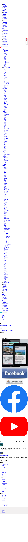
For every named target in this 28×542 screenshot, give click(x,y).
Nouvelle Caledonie (6, 153)
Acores (5, 217)
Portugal (5, 140)
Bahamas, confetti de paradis (4, 320)
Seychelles (5, 150)
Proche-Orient (4, 9)
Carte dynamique (3, 316)
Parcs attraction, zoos (5, 288)
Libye (5, 58)
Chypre (5, 119)
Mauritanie (5, 174)
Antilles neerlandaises (6, 68)
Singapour (5, 107)
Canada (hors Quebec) (6, 83)
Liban (5, 161)
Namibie (5, 61)
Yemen (5, 164)
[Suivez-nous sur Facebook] (14, 412)
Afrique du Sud (6, 50)
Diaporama (3, 317)
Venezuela (5, 200)
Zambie (5, 65)
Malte (5, 135)
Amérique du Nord (5, 5)
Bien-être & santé (5, 29)
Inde (4, 205)
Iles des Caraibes (6, 184)
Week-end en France (5, 32)
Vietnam (5, 110)
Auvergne (7, 233)
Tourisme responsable (5, 42)
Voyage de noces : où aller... (6, 43)
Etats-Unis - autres (6, 191)
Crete (5, 120)
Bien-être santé (4, 17)
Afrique (4, 4)
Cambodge (5, 202)
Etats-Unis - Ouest (6, 85)
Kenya (5, 57)
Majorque (5, 134)
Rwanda (5, 175)
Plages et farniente (5, 23)
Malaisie (5, 103)
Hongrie (5, 127)
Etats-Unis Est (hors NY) (7, 193)
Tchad (5, 64)
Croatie (5, 226)
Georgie (5, 97)
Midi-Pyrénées (7, 240)
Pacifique (4, 8)
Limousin (7, 239)
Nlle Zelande (5, 271)
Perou (5, 93)
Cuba (5, 71)
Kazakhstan (5, 100)
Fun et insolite (4, 285)
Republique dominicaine (7, 79)
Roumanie (5, 141)
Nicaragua (5, 77)
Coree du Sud (5, 203)
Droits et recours (5, 41)
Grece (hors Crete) (6, 126)
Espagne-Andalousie (6, 229)
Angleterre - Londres (6, 114)
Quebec (5, 194)
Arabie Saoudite (6, 157)
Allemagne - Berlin (6, 112)
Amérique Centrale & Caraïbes (6, 67)
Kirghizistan (5, 101)
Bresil (5, 90)
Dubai (5, 158)
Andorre (5, 113)
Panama (5, 186)
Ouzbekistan (5, 105)
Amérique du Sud (5, 6)
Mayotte (5, 149)
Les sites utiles (4, 38)
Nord (6, 241)
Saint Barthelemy (6, 187)
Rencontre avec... (5, 25)
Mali (4, 173)
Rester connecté (4, 36)
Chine (5, 96)
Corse (5, 225)
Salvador (5, 81)
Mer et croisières (5, 22)
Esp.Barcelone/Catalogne (7, 228)
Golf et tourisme (4, 20)
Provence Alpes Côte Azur (8, 244)
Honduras (5, 74)
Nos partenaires (4, 511)
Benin (5, 51)
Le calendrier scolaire (4, 496)
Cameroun (5, 53)
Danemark (5, 121)
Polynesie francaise (6, 272)
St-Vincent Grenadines (6, 82)
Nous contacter (4, 509)
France (5, 231)
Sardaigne (5, 142)
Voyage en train (4, 296)
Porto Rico (5, 78)
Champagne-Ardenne (8, 236)
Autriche (5, 221)
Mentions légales (4, 510)
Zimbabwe (5, 178)
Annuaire (3, 494)
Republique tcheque (6, 259)
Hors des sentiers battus (4, 483)
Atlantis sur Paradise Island (4, 337)
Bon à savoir (3, 34)
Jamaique (5, 75)
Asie (3, 94)
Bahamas (5, 69)
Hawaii (5, 87)
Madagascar (5, 147)
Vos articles (3, 512)
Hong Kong (5, 98)
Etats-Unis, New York (6, 86)
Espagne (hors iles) (6, 123)
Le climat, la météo (4, 499)
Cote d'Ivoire (5, 54)
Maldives (5, 148)
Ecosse (5, 122)
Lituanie (5, 132)
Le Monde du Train (5, 21)
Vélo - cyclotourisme (5, 26)
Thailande (5, 109)
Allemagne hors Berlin (6, 218)
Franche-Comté (7, 237)
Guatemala (5, 183)
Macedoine (5, 133)
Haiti (4, 73)
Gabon (5, 172)
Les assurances (4, 304)
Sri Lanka (5, 213)
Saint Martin (5, 80)
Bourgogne (7, 234)
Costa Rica (5, 70)
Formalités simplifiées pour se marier (5, 325)
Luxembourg (5, 251)
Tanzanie (5, 176)
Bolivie (5, 89)
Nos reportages (3, 319)
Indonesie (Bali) (6, 99)
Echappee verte (4, 283)
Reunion (5, 268)
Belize (5, 180)
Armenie (5, 115)
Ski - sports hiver (3, 490)
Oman (5, 162)
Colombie (5, 91)
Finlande (5, 125)
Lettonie (5, 131)
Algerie (5, 166)
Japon (5, 206)
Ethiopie (5, 56)
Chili (4, 197)
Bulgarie (5, 223)
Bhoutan (5, 95)
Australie (5, 270)
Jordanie (5, 278)
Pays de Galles (6, 138)
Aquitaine (7, 232)
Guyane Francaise (6, 92)
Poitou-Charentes (7, 243)
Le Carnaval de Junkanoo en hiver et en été (6, 330)
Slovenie (5, 144)
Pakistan (5, 106)
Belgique (5, 117)
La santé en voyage (5, 301)
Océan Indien (4, 14)
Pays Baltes (5, 137)
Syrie (4, 163)
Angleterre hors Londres (7, 220)
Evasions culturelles (5, 18)
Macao (5, 102)
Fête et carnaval (3, 481)
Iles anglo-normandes (6, 128)
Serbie (5, 143)
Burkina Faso (5, 52)
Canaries (5, 118)
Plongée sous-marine (4, 488)
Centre (6, 235)
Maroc (5, 59)
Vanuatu (5, 155)
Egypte (5, 159)
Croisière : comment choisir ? (6, 309)
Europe (4, 7)
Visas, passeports (5, 40)
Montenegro (5, 136)
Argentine (5, 195)
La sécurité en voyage (5, 37)
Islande (5, 129)
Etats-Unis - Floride (6, 84)
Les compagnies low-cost (5, 44)
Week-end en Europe (5, 33)
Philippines (5, 212)
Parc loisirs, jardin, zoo (5, 30)
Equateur (5, 198)
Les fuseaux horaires (5, 39)
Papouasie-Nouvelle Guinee (7, 154)
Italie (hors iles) (6, 130)
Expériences (3, 28)
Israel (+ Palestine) (6, 160)
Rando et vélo (4, 31)
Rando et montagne (5, 24)
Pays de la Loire (7, 242)
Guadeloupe (5, 72)
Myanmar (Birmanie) (6, 104)
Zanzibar (5, 66)
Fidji (4, 152)
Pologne (5, 139)
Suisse (5, 145)
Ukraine (5, 146)
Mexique (5, 76)
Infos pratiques (3, 3)
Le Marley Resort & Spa (3, 335)
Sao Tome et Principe (6, 62)
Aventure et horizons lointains (6, 16)
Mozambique (5, 60)
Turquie (5, 215)
